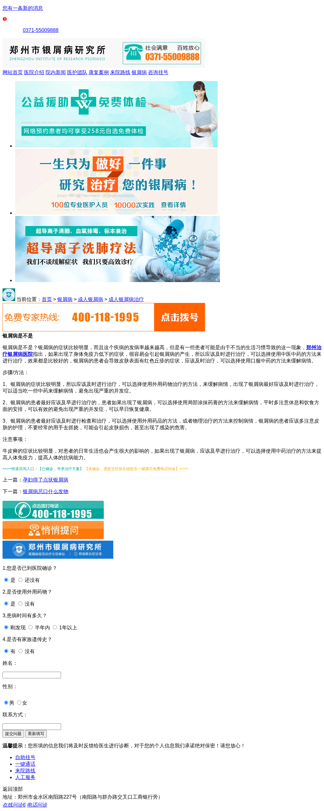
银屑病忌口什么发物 (45, 491)
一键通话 (25, 764)
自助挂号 (25, 757)
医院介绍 (34, 72)
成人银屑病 (90, 299)
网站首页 (13, 72)
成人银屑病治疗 (126, 299)
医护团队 (77, 72)
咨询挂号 (158, 72)
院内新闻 (56, 72)
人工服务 (25, 777)
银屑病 (139, 72)
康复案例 (99, 72)
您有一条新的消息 (23, 8)
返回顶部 (13, 789)
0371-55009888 (41, 30)
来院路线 (120, 72)
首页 (47, 299)
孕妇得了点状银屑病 (45, 479)
